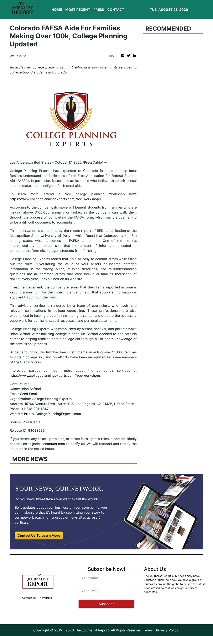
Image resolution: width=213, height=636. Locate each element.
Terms (148, 630)
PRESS (98, 9)
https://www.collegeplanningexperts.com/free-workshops (55, 199)
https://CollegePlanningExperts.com (52, 414)
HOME (57, 9)
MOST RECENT (77, 9)
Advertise (46, 597)
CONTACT (115, 9)
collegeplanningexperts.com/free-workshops (65, 375)
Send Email (29, 394)
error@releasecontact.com (44, 444)
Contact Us (29, 597)
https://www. (20, 375)
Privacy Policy (167, 630)
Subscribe (106, 604)
